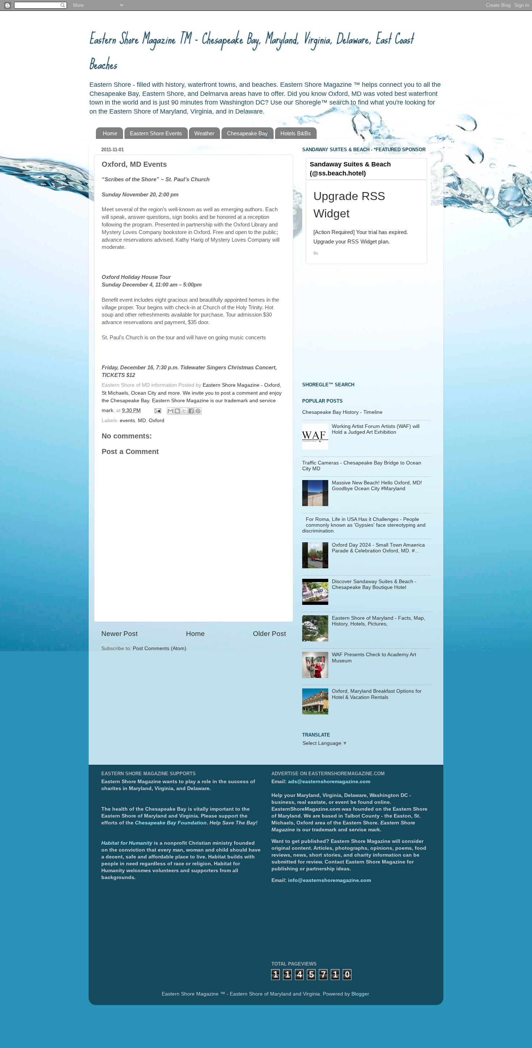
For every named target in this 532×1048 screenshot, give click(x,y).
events (127, 420)
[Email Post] (157, 410)
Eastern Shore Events (156, 133)
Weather (204, 133)
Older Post (269, 633)
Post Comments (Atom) (159, 648)
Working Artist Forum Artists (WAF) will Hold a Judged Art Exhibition (375, 429)
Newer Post (119, 633)
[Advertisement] (356, 324)
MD (142, 420)
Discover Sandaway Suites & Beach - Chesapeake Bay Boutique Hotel (374, 584)
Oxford (156, 420)
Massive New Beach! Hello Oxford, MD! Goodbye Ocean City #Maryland (377, 485)
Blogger (360, 994)
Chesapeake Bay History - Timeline (342, 412)
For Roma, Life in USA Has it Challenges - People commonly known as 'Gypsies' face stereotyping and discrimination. (364, 525)
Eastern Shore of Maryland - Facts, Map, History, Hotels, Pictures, (378, 621)
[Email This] (170, 411)
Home (110, 133)
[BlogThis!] (177, 411)
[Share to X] (184, 411)
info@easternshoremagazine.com (329, 880)
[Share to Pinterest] (198, 411)
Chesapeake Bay (247, 133)
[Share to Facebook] (191, 411)
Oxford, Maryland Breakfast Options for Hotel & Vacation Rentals (377, 694)
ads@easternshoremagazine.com (329, 781)
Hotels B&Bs (295, 133)
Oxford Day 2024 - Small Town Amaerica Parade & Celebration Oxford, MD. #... (378, 547)
